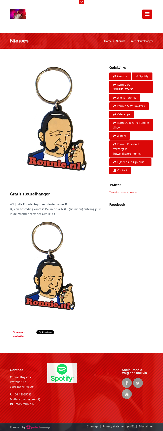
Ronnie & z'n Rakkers (130, 106)
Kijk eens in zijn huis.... (131, 162)
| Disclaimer (143, 426)
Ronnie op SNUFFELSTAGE (123, 87)
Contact (121, 170)
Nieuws (120, 41)
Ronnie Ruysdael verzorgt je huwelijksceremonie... (127, 149)
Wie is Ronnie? (126, 98)
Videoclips (123, 114)
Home (108, 41)
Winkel (121, 136)
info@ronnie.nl (25, 404)
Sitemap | (95, 426)
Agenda (121, 76)
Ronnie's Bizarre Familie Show (131, 125)
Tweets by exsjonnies (123, 192)
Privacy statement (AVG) (118, 426)
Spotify (143, 76)
